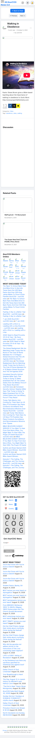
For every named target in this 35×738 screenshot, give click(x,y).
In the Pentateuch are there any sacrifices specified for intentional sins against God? (14, 662)
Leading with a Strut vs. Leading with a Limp (14, 330)
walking (19, 113)
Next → (22, 15)
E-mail (6, 543)
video (15, 113)
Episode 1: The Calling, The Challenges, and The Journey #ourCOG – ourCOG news (13, 461)
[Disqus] (17, 157)
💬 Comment (13, 120)
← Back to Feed (17, 11)
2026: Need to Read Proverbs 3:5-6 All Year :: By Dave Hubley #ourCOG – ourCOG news (14, 338)
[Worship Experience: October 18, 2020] (23, 266)
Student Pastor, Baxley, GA (13, 585)
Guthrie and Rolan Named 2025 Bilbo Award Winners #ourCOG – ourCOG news (14, 450)
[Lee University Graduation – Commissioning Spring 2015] (17, 272)
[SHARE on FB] (10, 106)
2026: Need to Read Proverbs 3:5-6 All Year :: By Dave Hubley (13, 343)
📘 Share (22, 120)
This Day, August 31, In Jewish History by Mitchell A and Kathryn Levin (14, 681)
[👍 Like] (5, 120)
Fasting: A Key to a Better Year (14, 316)
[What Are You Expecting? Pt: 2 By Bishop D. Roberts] (17, 260)
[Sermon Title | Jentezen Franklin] (11, 260)
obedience (9, 113)
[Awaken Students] (23, 260)
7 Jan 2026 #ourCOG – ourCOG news (11, 320)
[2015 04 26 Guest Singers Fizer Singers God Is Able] (17, 266)
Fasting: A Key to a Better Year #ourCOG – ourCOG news (14, 313)
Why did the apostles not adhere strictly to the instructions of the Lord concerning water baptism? (13, 647)
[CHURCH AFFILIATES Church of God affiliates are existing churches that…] (5, 272)
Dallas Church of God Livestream (11, 671)
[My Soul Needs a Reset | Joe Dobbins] (11, 266)
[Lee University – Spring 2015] (11, 277)
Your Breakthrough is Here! (13, 674)
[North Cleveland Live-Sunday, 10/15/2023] (5, 277)
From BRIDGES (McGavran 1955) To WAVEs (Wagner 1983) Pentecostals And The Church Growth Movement (13, 608)
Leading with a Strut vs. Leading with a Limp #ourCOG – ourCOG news (14, 326)
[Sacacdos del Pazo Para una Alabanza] (5, 266)
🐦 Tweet (30, 120)
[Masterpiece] (5, 260)
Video (11, 111)
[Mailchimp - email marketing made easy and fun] (14, 557)
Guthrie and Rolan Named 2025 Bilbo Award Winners (14, 455)
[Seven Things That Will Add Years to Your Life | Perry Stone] (23, 277)
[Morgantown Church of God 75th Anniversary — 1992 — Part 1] (11, 272)
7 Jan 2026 (20, 321)
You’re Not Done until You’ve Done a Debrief (13, 566)
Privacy (5, 730)
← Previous (13, 15)
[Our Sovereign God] (17, 277)
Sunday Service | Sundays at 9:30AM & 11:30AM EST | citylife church (13, 698)
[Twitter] (14, 106)
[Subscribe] (18, 106)
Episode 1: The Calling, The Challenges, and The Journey (13, 466)
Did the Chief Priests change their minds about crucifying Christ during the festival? (13, 628)
